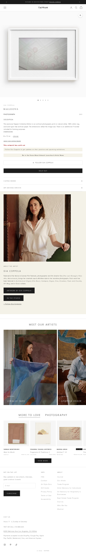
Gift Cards (45, 488)
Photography (56, 415)
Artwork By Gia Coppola (19, 291)
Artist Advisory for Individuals (69, 488)
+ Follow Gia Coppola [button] (12, 304)
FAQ (42, 477)
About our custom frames (12, 141)
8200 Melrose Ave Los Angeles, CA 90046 (20, 531)
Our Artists (61, 481)
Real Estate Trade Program (68, 498)
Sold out (43, 171)
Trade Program (63, 484)
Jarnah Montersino (11, 449)
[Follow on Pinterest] (10, 545)
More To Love (30, 415)
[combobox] (76, 7)
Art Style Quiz (46, 484)
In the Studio (13, 298)
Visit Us (60, 502)
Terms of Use (46, 495)
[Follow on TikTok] (16, 545)
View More (43, 461)
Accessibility (46, 499)
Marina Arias (62, 449)
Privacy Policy (46, 492)
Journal (60, 477)
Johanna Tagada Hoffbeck (41, 449)
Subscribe (12, 493)
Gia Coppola (9, 105)
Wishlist (60, 509)
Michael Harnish (55, 2)
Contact (44, 481)
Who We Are (62, 505)
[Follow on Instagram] (5, 545)
